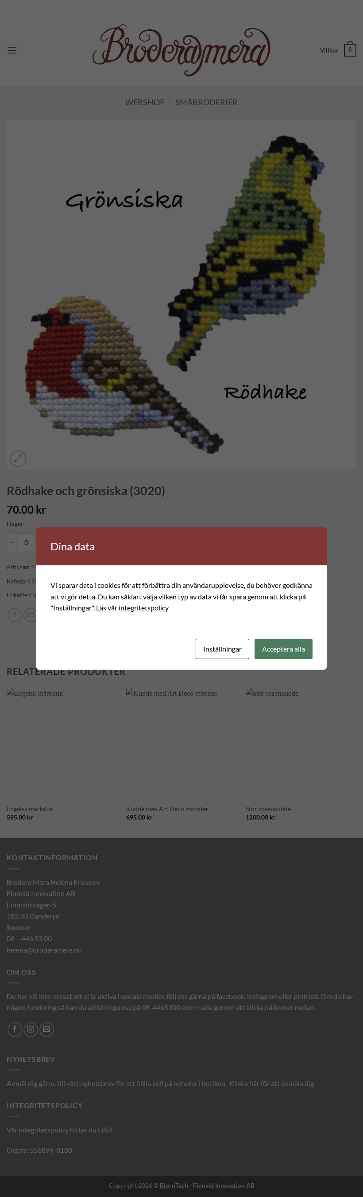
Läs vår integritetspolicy (132, 607)
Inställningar (222, 648)
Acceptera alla (283, 648)
